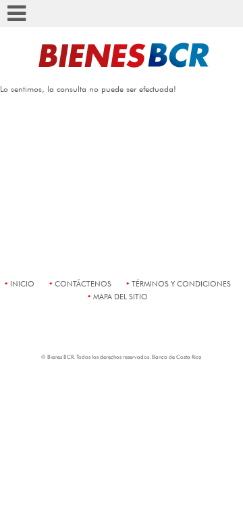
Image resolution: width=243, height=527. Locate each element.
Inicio (22, 283)
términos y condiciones (181, 283)
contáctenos (83, 283)
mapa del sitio (120, 296)
